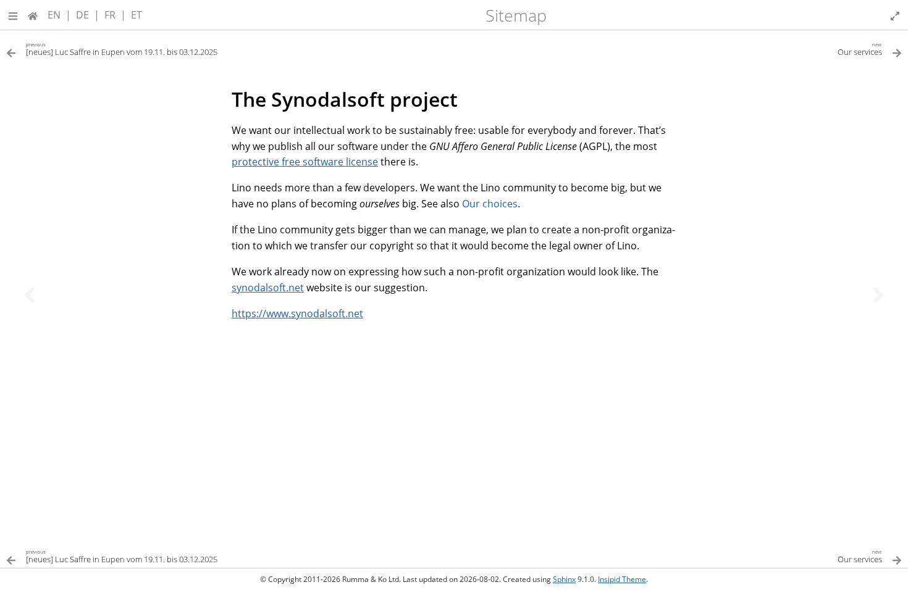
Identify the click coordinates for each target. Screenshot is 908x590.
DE (82, 15)
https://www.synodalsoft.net (297, 313)
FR (110, 15)
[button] (13, 15)
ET (136, 15)
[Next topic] (878, 295)
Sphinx (564, 579)
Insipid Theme (622, 579)
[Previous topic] (29, 295)
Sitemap (516, 15)
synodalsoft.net (268, 287)
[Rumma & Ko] (33, 15)
